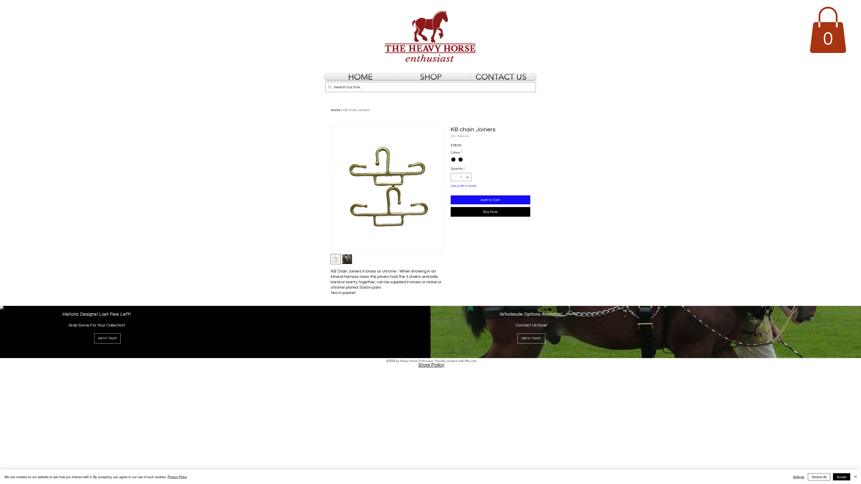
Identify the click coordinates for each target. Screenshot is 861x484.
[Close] (855, 476)
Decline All (819, 477)
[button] (828, 30)
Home (335, 110)
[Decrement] (454, 177)
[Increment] (468, 177)
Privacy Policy (177, 477)
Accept (841, 477)
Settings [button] (798, 477)
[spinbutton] (461, 177)
